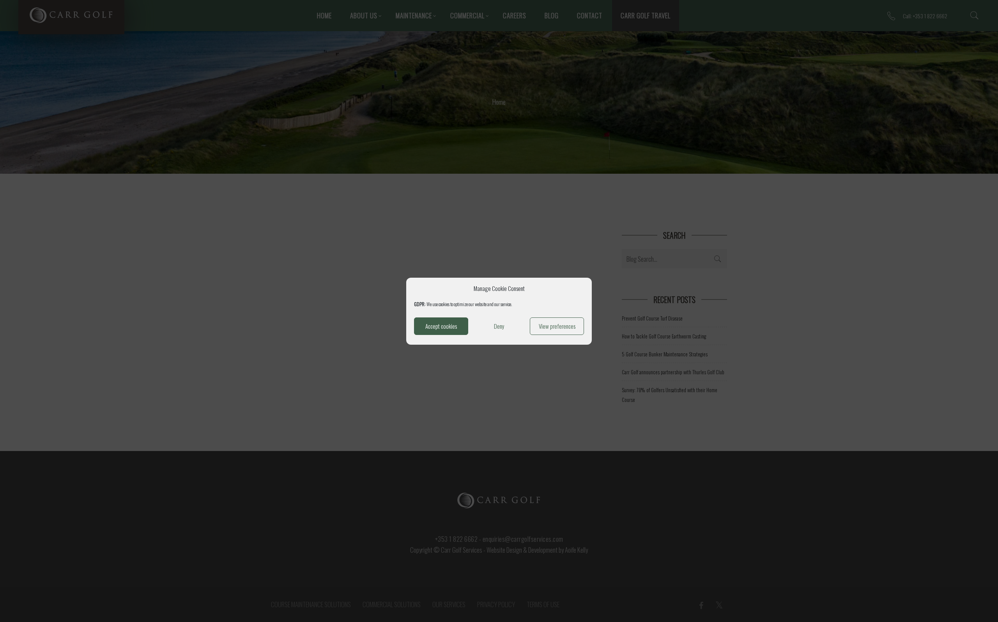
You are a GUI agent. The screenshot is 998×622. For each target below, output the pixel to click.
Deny (499, 326)
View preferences (557, 326)
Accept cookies (441, 326)
